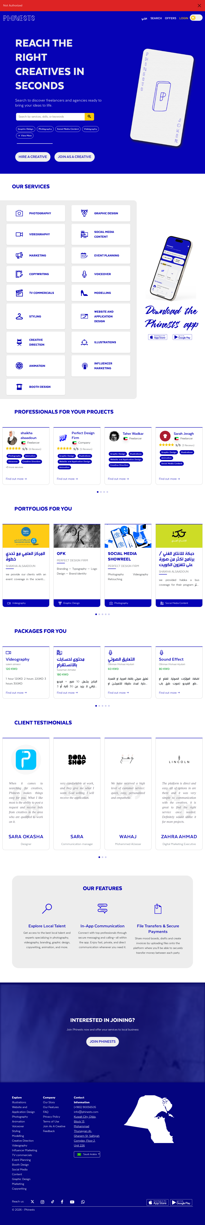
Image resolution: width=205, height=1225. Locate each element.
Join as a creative (74, 157)
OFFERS (170, 18)
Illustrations (19, 1102)
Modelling (18, 1136)
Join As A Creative (54, 1126)
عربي (144, 18)
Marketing (18, 1184)
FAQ (45, 1112)
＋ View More (25, 135)
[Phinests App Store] (158, 337)
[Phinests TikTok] (52, 1202)
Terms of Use (51, 1121)
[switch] (196, 17)
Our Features (51, 1107)
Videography (90, 129)
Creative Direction (23, 1140)
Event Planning (21, 1160)
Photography (45, 129)
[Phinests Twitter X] (32, 1202)
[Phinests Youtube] (72, 1202)
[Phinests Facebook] (62, 1202)
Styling (16, 1131)
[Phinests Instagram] (42, 1202)
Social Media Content (68, 129)
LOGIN (183, 18)
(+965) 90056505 (85, 1107)
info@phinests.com (86, 1112)
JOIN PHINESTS (103, 1042)
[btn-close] (199, 5)
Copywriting (19, 1188)
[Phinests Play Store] (182, 337)
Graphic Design (25, 129)
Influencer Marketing (24, 1150)
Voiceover (18, 1126)
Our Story (49, 1102)
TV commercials (22, 1155)
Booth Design (20, 1164)
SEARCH (156, 18)
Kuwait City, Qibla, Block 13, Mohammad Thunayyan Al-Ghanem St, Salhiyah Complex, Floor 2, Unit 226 (86, 1131)
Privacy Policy (51, 1116)
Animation (18, 1121)
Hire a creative (33, 157)
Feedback (49, 1131)
